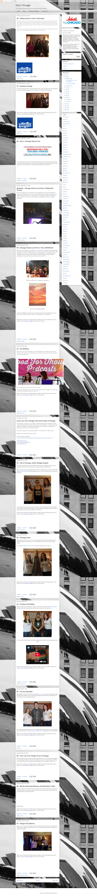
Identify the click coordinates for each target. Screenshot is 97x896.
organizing (65, 215)
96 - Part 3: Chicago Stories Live (28, 141)
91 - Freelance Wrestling (25, 604)
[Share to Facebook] (34, 76)
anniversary (65, 121)
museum (21, 815)
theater (64, 268)
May (67, 93)
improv (64, 180)
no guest (65, 210)
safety (64, 240)
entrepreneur (66, 156)
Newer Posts (20, 880)
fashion (64, 161)
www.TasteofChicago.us (22, 440)
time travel (65, 271)
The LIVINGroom (31, 194)
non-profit (22, 596)
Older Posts (55, 880)
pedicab (64, 217)
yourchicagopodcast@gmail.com (29, 321)
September (68, 85)
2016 (65, 76)
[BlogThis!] (32, 76)
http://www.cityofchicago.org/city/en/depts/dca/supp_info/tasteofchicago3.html (35, 437)
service (21, 78)
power (64, 231)
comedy (64, 137)
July (67, 89)
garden (64, 165)
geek (27, 875)
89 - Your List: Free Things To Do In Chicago (33, 756)
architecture (65, 123)
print (64, 233)
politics (64, 229)
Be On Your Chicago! (34, 11)
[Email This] (30, 76)
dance (64, 140)
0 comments (25, 76)
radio (64, 236)
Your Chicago (23, 5)
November (68, 78)
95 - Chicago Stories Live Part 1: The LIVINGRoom (35, 248)
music (64, 203)
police (64, 226)
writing (64, 282)
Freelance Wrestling (52, 606)
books (64, 133)
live (20, 180)
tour (64, 273)
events (64, 158)
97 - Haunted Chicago (24, 86)
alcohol (21, 413)
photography (66, 222)
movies (64, 198)
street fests (65, 264)
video (64, 278)
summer (65, 266)
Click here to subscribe (68, 63)
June (67, 91)
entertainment (22, 683)
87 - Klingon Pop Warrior (26, 823)
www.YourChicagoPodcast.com (24, 442)
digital (64, 147)
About (24, 11)
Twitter (64, 68)
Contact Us (45, 11)
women (64, 280)
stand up (65, 257)
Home (18, 11)
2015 (65, 103)
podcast (64, 224)
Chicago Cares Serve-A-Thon (28, 545)
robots (64, 238)
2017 (65, 74)
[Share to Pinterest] (36, 76)
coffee (64, 135)
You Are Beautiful (42, 694)
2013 (65, 107)
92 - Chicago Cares (24, 537)
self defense (65, 245)
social (64, 250)
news (64, 208)
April (67, 95)
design (64, 144)
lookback (65, 189)
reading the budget (23, 471)
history (64, 177)
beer (64, 130)
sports (64, 254)
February (68, 99)
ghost (21, 133)
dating (64, 142)
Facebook (65, 66)
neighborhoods (66, 205)
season (64, 243)
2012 (65, 109)
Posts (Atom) (40, 884)
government (22, 529)
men (64, 194)
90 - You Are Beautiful (24, 692)
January (68, 101)
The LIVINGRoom (39, 250)
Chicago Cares (30, 540)
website (37, 391)
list (20, 778)
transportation (66, 275)
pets (64, 219)
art (20, 748)
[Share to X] (33, 76)
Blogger (55, 893)
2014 (65, 105)
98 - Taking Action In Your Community (30, 18)
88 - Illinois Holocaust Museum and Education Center (36, 786)
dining (64, 149)
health (64, 175)
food (64, 163)
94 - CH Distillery (23, 349)
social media (65, 252)
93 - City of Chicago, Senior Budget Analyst (32, 463)
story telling (24, 180)
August (67, 87)
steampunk (65, 259)
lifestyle (64, 182)
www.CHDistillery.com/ (22, 443)
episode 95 (54, 194)
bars (64, 128)
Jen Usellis (21, 826)
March (67, 97)
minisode (65, 196)
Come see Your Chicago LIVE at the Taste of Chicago (36, 421)
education (65, 151)
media (64, 191)
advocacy (65, 116)
